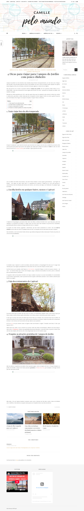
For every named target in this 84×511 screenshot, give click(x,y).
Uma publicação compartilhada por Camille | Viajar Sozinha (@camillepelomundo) (50, 501)
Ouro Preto (65, 179)
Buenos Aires (65, 146)
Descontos (24, 1)
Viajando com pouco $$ (33, 71)
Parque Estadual (19, 148)
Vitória (63, 206)
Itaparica (64, 158)
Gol (63, 102)
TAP (63, 120)
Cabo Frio (64, 149)
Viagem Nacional (51, 69)
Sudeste (43, 69)
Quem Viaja (12, 1)
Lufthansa (64, 114)
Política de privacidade (59, 1)
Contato (18, 1)
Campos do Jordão (28, 69)
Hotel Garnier (31, 269)
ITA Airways (65, 108)
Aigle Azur (64, 81)
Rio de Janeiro (65, 188)
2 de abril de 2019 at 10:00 (11, 445)
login (17, 460)
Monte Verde (65, 170)
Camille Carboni (12, 407)
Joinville (64, 164)
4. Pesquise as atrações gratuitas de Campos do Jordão (19, 107)
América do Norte (34, 33)
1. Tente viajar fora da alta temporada (16, 103)
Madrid (63, 167)
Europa (58, 33)
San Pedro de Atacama (67, 194)
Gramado (64, 155)
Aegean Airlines (65, 78)
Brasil (24, 33)
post (12, 323)
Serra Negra (65, 203)
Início (8, 1)
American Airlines (66, 90)
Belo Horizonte (65, 140)
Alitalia (63, 87)
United (63, 126)
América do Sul (48, 33)
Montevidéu (65, 173)
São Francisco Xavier (67, 200)
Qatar (63, 117)
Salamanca (64, 191)
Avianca (64, 93)
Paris (63, 185)
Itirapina (64, 161)
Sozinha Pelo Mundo (33, 1)
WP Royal (15, 508)
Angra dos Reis (65, 137)
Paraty (63, 182)
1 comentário (57, 407)
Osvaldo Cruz (65, 176)
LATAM (64, 111)
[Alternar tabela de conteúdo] (29, 101)
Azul (63, 96)
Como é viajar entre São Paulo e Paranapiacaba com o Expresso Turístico (23, 447)
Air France (64, 84)
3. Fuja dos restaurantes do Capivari (15, 106)
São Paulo (37, 69)
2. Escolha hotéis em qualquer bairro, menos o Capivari (19, 104)
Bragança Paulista (66, 143)
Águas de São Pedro (67, 134)
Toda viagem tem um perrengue (46, 1)
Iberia (63, 105)
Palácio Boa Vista (40, 367)
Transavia (64, 123)
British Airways (65, 99)
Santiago (64, 197)
